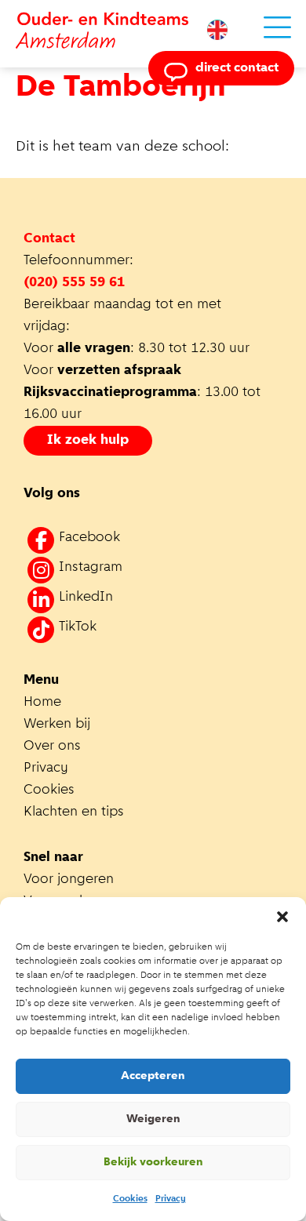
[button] (282, 917)
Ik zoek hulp (88, 441)
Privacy (170, 1199)
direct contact (237, 67)
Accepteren (153, 1076)
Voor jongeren (69, 880)
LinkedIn (86, 598)
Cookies (130, 1199)
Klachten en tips (76, 812)
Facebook (89, 538)
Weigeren (153, 1119)
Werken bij (57, 725)
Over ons (52, 747)
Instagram (90, 568)
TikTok (78, 627)
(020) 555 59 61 (74, 283)
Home (42, 703)
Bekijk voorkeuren (153, 1162)
